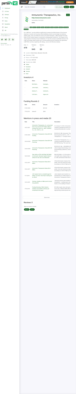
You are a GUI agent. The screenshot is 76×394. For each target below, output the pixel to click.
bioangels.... (46, 84)
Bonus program (4, 43)
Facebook (28, 66)
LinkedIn (28, 69)
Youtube (28, 71)
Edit (68, 15)
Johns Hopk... (35, 87)
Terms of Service (4, 34)
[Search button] (44, 7)
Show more (47, 197)
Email (27, 73)
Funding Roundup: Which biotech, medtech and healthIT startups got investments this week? (40, 188)
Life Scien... (35, 94)
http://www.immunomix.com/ (41, 18)
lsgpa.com (45, 94)
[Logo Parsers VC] (9, 3)
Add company (59, 7)
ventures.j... (46, 87)
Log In (71, 7)
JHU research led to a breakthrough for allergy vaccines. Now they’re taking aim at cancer (42, 175)
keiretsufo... (46, 91)
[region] (9, 197)
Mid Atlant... (35, 84)
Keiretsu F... (35, 91)
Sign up (66, 7)
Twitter (27, 64)
